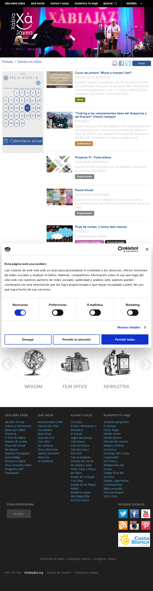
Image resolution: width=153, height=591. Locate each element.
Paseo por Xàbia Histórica (15, 432)
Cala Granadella (80, 457)
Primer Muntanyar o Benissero (83, 428)
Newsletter (116, 386)
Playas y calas (60, 3)
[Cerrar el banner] (147, 249)
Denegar (28, 339)
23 (22, 115)
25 (32, 115)
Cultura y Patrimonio (18, 426)
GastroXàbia (12, 457)
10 (27, 100)
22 (16, 115)
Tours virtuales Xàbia (18, 465)
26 (38, 115)
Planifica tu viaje (86, 3)
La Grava (76, 422)
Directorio (110, 449)
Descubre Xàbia (15, 3)
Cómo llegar (111, 430)
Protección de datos (52, 559)
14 (11, 108)
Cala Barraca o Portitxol (80, 451)
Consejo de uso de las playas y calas (82, 463)
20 (5, 115)
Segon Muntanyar (82, 438)
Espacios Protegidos (17, 453)
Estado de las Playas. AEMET (83, 486)
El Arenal (76, 434)
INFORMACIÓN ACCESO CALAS (80, 498)
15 (16, 108)
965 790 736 (13, 572)
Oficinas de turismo (116, 441)
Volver (141, 63)
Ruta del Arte (46, 438)
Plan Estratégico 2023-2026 (114, 494)
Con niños (44, 441)
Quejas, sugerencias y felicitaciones (116, 482)
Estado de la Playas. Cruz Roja (83, 479)
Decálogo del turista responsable (116, 455)
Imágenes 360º (14, 469)
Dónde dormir (113, 438)
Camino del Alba (48, 426)
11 (32, 100)
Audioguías (12, 473)
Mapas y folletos (114, 445)
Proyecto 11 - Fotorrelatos (93, 157)
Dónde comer (112, 434)
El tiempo (110, 426)
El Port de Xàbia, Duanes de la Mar (16, 440)
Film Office (75, 386)
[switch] (57, 312)
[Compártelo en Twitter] (128, 63)
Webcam (33, 386)
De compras (45, 445)
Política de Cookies (59, 572)
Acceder (19, 514)
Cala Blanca (78, 441)
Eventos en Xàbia (30, 61)
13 (5, 108)
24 (27, 115)
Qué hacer (38, 3)
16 (22, 108)
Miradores (11, 449)
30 (22, 123)
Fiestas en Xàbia (15, 461)
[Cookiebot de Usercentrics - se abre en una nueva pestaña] (120, 249)
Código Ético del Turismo (114, 475)
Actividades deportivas (45, 432)
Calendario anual (26, 140)
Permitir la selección (76, 339)
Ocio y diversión (48, 449)
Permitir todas (125, 339)
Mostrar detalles (129, 327)
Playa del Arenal (15, 445)
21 (11, 115)
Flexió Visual (84, 190)
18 (32, 108)
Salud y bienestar (49, 453)
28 (11, 123)
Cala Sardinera (80, 445)
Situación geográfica (116, 422)
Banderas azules (81, 492)
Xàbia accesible (113, 488)
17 (27, 108)
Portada (7, 61)
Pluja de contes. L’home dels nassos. (101, 227)
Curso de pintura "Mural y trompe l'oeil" (103, 73)
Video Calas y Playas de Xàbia (83, 471)
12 (38, 100)
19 (38, 108)
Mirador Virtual (14, 422)
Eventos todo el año (50, 422)
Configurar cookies (79, 559)
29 (16, 123)
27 (5, 123)
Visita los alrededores (45, 459)
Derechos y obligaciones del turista (114, 465)
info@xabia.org (33, 572)
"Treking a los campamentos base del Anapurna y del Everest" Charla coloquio (110, 115)
